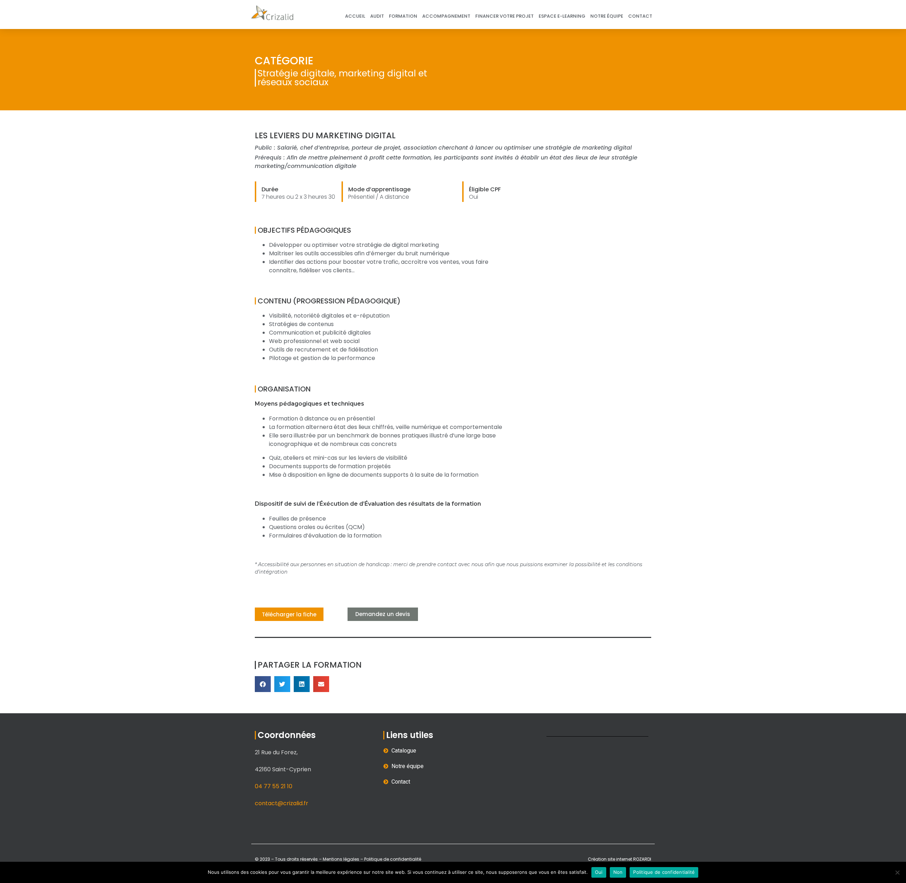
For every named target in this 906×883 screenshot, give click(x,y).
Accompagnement (446, 16)
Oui (599, 872)
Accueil (355, 16)
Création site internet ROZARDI (619, 859)
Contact (640, 16)
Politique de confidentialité (392, 859)
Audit (377, 16)
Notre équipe (606, 16)
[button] (263, 684)
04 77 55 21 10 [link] (273, 786)
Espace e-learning (562, 16)
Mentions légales (341, 859)
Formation (403, 16)
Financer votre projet (504, 16)
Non (618, 872)
